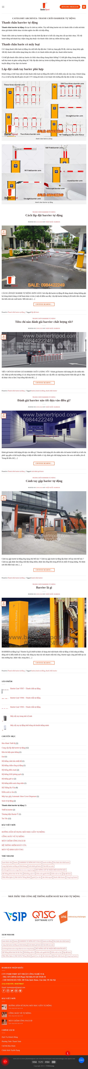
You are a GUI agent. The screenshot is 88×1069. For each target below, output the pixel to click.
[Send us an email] (16, 991)
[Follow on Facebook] (4, 991)
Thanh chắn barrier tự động (44, 212)
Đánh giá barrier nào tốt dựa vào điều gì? (44, 400)
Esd (3, 757)
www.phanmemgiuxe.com (30, 1058)
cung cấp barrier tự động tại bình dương (14, 866)
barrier (33, 391)
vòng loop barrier (72, 877)
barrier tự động (40, 391)
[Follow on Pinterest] (20, 991)
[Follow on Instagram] (8, 991)
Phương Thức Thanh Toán (11, 1041)
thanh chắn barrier (51, 391)
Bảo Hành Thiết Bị (9, 743)
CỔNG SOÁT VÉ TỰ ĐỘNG (13, 836)
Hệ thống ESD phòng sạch (11, 774)
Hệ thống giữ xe (8, 779)
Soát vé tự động (7, 801)
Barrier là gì (44, 587)
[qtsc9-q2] (44, 916)
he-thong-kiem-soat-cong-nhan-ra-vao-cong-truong (18, 870)
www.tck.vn (17, 1058)
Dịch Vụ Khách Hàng (10, 1037)
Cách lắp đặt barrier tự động (44, 215)
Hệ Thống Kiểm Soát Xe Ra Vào (12, 874)
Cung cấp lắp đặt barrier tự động (13, 748)
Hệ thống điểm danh (9, 770)
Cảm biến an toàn (48, 866)
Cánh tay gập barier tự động (44, 481)
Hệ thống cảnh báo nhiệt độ (12, 761)
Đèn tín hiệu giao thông (10, 752)
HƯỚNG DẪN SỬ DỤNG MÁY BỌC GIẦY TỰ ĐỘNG (23, 832)
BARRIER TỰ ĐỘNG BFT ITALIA (30, 862)
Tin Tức (5, 818)
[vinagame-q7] (72, 916)
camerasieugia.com (61, 1058)
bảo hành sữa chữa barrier (61, 862)
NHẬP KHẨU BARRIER (53, 222)
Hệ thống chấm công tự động (12, 765)
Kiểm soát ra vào (8, 792)
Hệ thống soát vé (29, 874)
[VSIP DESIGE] (16, 916)
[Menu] (3, 7)
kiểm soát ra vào (56, 874)
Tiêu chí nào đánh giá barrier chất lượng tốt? (44, 321)
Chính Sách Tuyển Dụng (11, 1050)
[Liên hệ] (5, 1061)
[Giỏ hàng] (84, 7)
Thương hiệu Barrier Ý (10, 814)
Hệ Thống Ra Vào (8, 788)
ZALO (81, 1060)
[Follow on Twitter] (12, 991)
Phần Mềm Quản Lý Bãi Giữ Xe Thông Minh (16, 877)
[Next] (85, 916)
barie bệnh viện (7, 862)
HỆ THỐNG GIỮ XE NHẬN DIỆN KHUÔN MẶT (51, 870)
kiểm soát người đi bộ (43, 874)
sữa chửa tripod (47, 877)
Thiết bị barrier (7, 810)
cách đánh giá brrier (37, 471)
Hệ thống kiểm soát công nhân (13, 783)
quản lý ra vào (36, 877)
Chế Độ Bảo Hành (8, 1046)
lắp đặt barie (35, 312)
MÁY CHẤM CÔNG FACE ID (13, 841)
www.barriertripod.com (47, 1058)
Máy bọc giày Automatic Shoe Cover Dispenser (19, 796)
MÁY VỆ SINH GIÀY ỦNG (12, 850)
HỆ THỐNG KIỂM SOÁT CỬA (14, 845)
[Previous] (2, 916)
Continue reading (44, 304)
